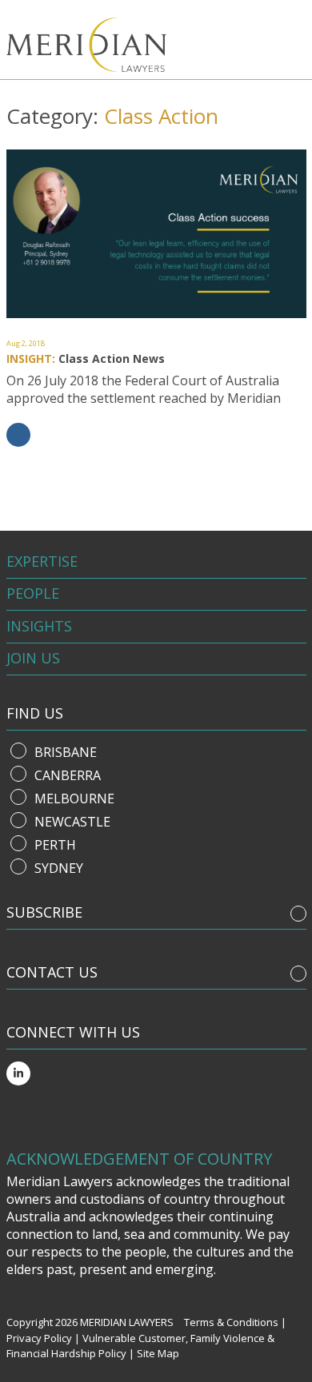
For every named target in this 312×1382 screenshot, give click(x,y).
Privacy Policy (39, 1338)
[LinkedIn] (18, 1073)
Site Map (158, 1353)
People (32, 593)
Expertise (42, 561)
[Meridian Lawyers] (91, 45)
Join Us (33, 657)
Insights (39, 625)
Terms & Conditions (231, 1322)
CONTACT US (52, 972)
